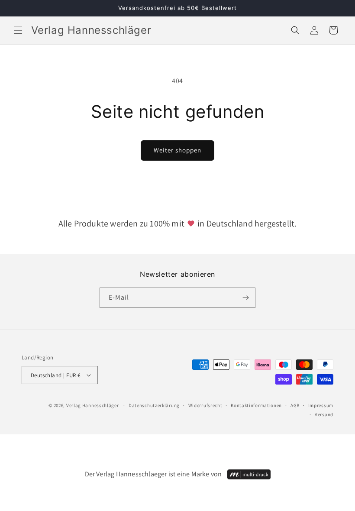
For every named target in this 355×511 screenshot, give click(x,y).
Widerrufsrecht (205, 405)
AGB (295, 405)
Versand (324, 414)
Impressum (320, 405)
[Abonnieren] (245, 298)
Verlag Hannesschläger (92, 405)
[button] (18, 30)
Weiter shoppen (177, 150)
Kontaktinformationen (256, 405)
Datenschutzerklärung (154, 405)
